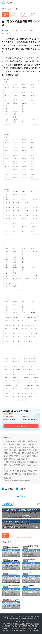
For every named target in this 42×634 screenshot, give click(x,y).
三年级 (30, 31)
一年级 (5, 547)
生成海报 (8, 504)
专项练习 (22, 489)
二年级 (25, 573)
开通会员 (22, 426)
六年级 (25, 587)
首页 (3, 9)
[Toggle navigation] (38, 3)
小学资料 (5, 31)
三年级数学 (28, 58)
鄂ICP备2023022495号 (21, 621)
